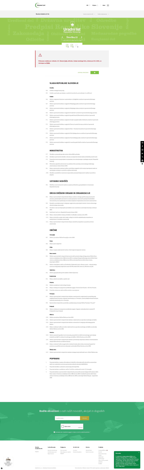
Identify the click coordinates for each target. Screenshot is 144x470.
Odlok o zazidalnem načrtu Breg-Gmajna (60, 285)
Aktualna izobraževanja (52, 450)
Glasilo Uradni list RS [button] (88, 14)
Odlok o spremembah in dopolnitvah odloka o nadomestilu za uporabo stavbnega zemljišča (73, 320)
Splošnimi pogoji (67, 432)
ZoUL (65, 61)
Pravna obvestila (78, 468)
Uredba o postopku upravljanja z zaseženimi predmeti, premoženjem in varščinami (71, 93)
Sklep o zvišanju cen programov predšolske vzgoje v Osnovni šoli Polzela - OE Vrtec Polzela (73, 287)
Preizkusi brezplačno (77, 452)
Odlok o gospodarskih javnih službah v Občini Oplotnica (64, 272)
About (105, 450)
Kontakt (100, 452)
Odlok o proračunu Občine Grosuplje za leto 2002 (62, 237)
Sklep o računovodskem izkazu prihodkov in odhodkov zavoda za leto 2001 (68, 214)
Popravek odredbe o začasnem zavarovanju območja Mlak (64, 366)
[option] (72, 37)
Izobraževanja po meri (52, 452)
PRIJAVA (84, 418)
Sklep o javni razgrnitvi (55, 243)
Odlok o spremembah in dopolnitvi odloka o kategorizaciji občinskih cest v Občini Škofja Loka (74, 352)
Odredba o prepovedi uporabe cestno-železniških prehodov (65, 154)
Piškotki (84, 468)
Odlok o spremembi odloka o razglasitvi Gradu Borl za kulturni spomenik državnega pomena (73, 112)
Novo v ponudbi (63, 450)
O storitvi (75, 450)
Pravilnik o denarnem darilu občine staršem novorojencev (64, 290)
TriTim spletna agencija (94, 468)
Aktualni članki (89, 450)
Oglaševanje (100, 456)
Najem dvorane (51, 453)
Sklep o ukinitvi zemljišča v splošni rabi (60, 279)
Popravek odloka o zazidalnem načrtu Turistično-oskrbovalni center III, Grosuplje (70, 369)
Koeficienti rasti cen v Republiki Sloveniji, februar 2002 (63, 212)
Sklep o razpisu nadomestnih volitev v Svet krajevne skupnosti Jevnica (67, 250)
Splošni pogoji (101, 458)
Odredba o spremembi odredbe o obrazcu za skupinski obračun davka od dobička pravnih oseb (73, 157)
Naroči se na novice (89, 452)
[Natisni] (94, 72)
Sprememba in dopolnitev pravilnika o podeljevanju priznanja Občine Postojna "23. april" (72, 303)
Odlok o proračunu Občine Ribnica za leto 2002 (61, 317)
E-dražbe (100, 463)
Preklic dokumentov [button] (102, 14)
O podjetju (100, 450)
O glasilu (37, 451)
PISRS (48, 63)
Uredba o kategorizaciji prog (57, 90)
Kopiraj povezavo (83, 72)
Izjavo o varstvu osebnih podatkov (81, 432)
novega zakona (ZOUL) (127, 456)
